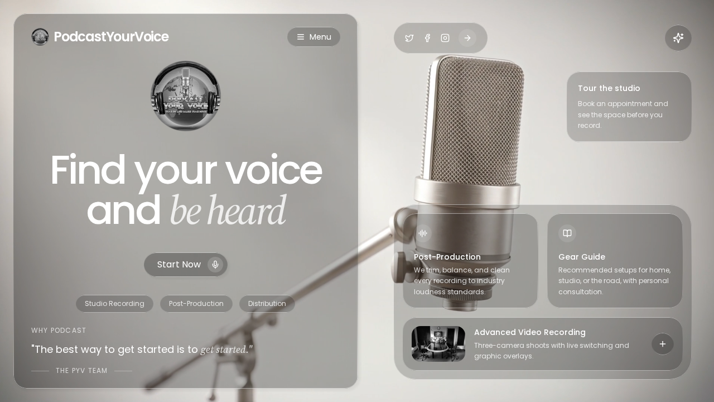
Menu (320, 36)
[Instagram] (445, 38)
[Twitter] (409, 38)
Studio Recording (114, 303)
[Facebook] (427, 38)
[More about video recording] (663, 344)
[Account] (678, 38)
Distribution (267, 303)
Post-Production (196, 303)
